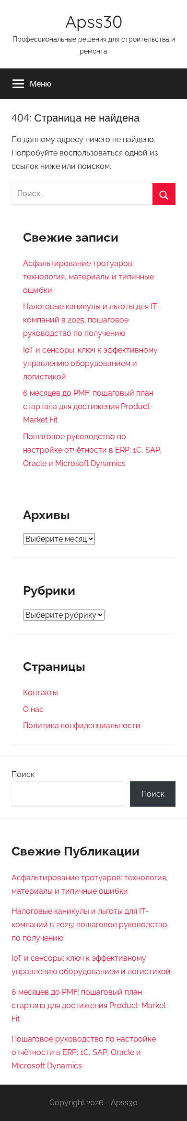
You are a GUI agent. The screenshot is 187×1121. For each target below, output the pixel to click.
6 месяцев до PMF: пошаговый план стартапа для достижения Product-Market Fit (88, 406)
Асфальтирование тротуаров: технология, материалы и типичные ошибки (88, 277)
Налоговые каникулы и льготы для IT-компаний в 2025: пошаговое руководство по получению (91, 320)
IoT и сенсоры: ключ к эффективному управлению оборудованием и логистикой (90, 363)
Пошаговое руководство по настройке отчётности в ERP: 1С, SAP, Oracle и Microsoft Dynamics (92, 450)
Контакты (40, 692)
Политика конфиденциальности (81, 725)
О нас (33, 709)
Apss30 (93, 21)
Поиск (23, 774)
